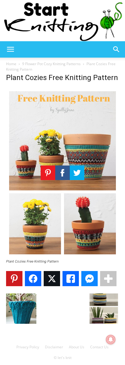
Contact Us (99, 347)
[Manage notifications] (111, 339)
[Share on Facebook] (33, 278)
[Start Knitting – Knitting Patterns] (62, 20)
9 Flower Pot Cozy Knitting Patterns (51, 63)
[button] (10, 49)
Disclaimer (54, 347)
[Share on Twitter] (52, 278)
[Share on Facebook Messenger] (89, 278)
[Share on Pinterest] (14, 278)
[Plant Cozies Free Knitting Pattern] (62, 255)
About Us (76, 347)
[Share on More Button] (108, 278)
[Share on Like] (70, 278)
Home (11, 63)
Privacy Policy (27, 347)
